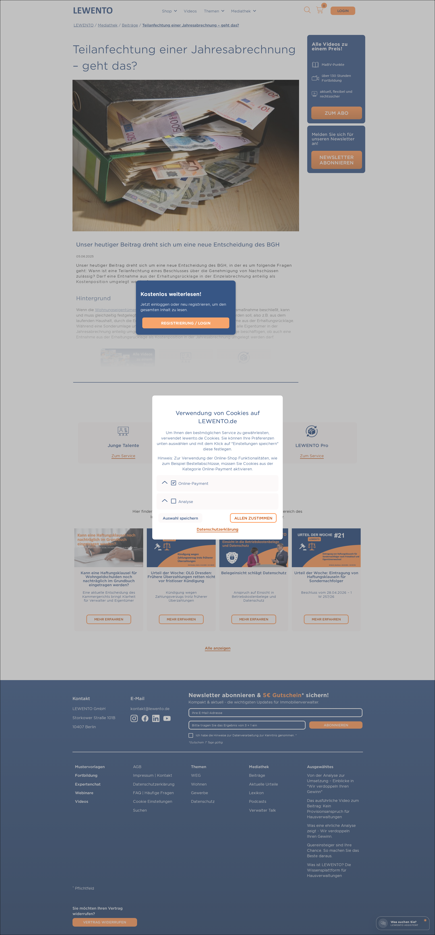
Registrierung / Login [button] (185, 323)
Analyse (185, 501)
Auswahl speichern (180, 518)
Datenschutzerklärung (217, 529)
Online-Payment (193, 483)
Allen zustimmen (253, 518)
